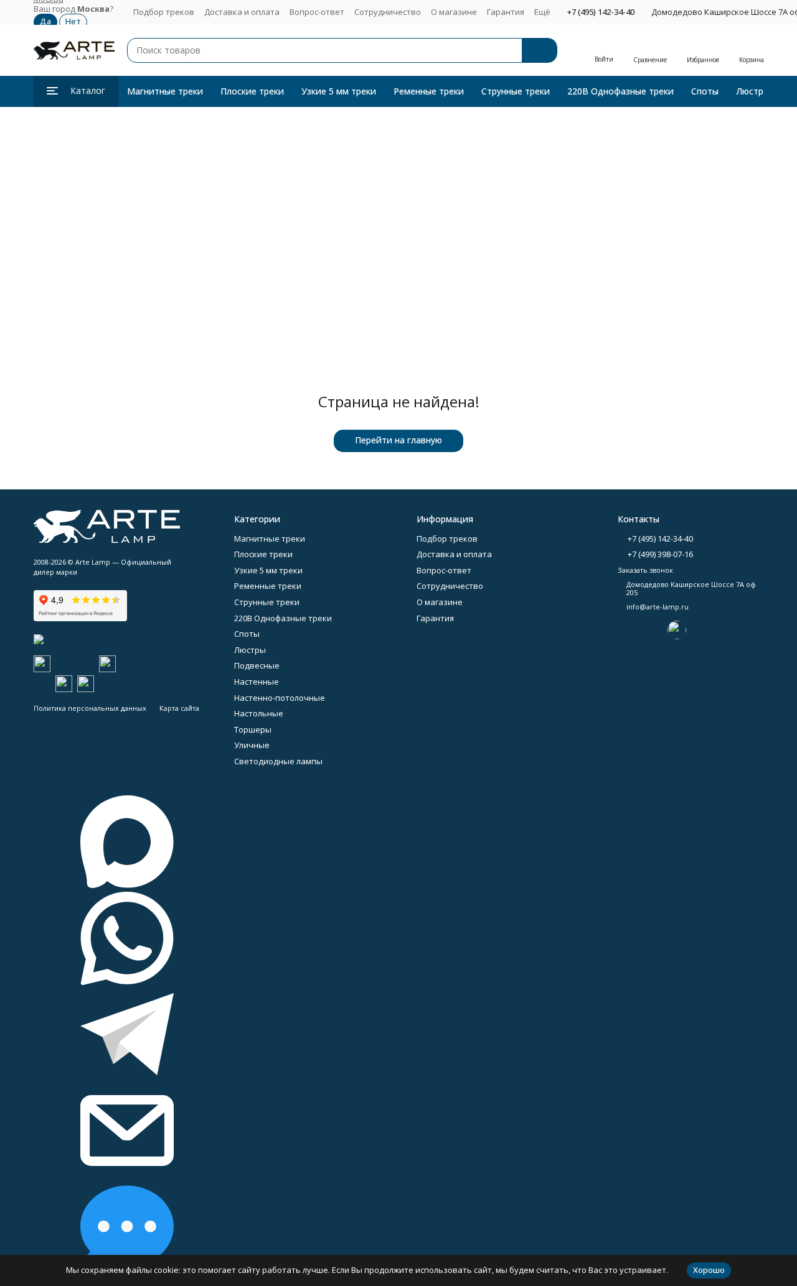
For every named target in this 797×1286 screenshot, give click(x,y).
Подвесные (257, 665)
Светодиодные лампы (278, 761)
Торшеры (252, 729)
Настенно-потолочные (279, 697)
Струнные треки (515, 91)
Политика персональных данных (90, 708)
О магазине (454, 11)
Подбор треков (163, 11)
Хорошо (709, 1269)
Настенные (256, 681)
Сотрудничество (387, 11)
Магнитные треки (165, 91)
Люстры (753, 91)
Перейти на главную (398, 440)
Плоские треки (252, 91)
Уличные (252, 745)
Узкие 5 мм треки (338, 91)
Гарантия (505, 11)
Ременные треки (429, 91)
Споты (705, 91)
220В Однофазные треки (620, 91)
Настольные (258, 713)
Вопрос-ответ (317, 11)
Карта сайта (179, 708)
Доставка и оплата (242, 11)
